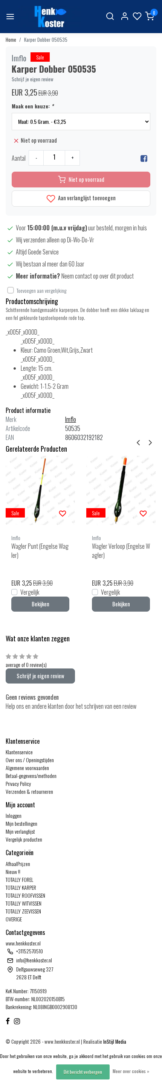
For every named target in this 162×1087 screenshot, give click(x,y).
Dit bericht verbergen (83, 1072)
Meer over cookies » (131, 1071)
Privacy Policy (18, 783)
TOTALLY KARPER (21, 887)
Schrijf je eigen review (32, 79)
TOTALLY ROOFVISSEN (25, 895)
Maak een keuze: (32, 106)
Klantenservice (19, 752)
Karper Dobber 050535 (45, 39)
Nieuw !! (13, 871)
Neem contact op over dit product (97, 275)
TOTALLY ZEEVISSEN (23, 911)
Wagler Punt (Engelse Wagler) (40, 551)
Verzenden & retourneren (29, 791)
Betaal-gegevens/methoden (31, 775)
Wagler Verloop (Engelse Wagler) (121, 551)
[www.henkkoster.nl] (49, 16)
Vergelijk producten (24, 839)
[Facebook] (144, 158)
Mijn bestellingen (21, 823)
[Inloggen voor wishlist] (62, 512)
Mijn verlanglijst (20, 831)
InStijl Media (114, 1041)
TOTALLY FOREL (19, 879)
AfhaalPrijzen (18, 864)
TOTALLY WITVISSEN (23, 903)
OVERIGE (14, 919)
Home (11, 39)
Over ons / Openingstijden (30, 760)
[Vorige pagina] (138, 441)
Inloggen (13, 815)
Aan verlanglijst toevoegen (86, 198)
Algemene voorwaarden (27, 768)
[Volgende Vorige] (150, 441)
